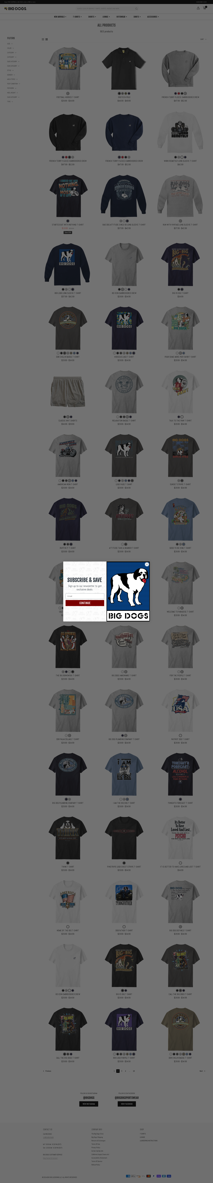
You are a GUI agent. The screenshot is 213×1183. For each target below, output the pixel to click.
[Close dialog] (147, 564)
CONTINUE (84, 603)
